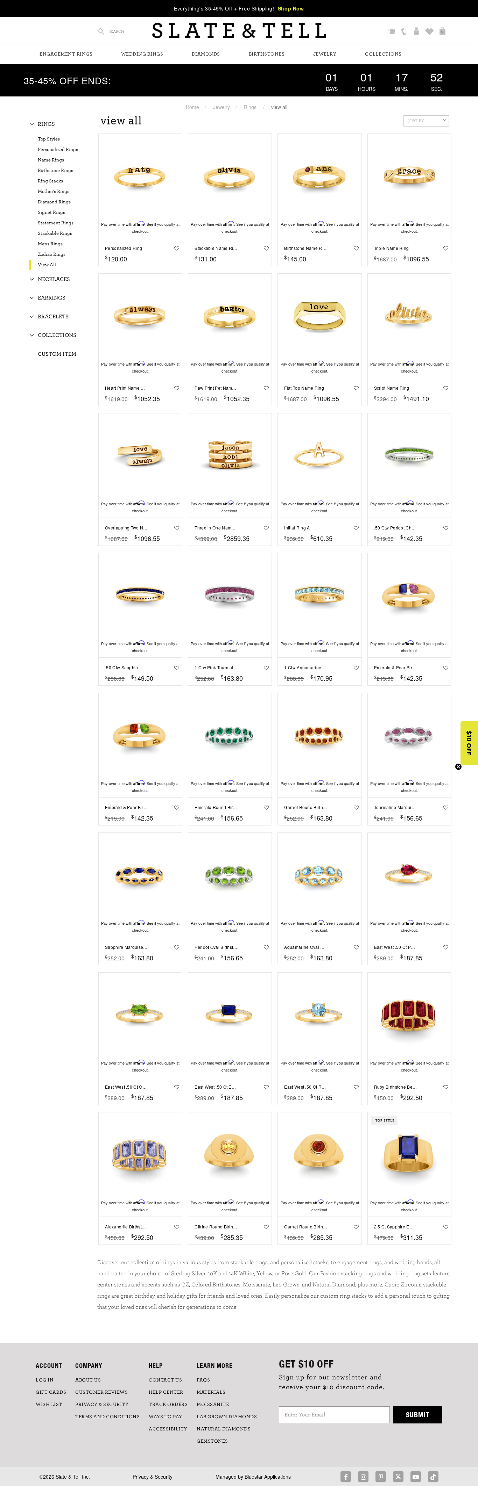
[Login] (417, 31)
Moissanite (213, 1404)
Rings (250, 106)
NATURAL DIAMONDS (224, 1429)
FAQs (203, 1380)
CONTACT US (165, 1380)
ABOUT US (88, 1380)
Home (192, 106)
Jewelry (325, 54)
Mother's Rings (53, 191)
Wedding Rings (142, 54)
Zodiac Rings (51, 254)
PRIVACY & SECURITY (101, 1404)
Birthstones (267, 54)
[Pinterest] (380, 1476)
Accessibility (168, 1429)
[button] (469, 743)
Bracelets (53, 316)
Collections (383, 54)
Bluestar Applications (268, 1476)
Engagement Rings (66, 54)
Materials (211, 1392)
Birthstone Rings (55, 170)
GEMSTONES (212, 1441)
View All (47, 264)
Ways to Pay (165, 1416)
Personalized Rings (58, 149)
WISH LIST (49, 1404)
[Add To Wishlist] (175, 248)
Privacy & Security (153, 1476)
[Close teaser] (458, 766)
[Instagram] (363, 1476)
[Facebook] (345, 1476)
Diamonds (206, 54)
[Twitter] (398, 1476)
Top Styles (49, 139)
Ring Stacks (50, 181)
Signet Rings (51, 212)
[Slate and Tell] (239, 30)
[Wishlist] (430, 31)
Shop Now (291, 8)
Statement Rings (55, 223)
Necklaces (54, 279)
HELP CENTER (166, 1392)
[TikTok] (433, 1476)
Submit (418, 1415)
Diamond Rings (54, 202)
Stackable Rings (55, 233)
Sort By (415, 121)
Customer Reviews (101, 1392)
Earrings (51, 298)
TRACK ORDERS (168, 1404)
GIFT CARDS (51, 1392)
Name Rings (51, 160)
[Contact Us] (404, 31)
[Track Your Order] (391, 31)
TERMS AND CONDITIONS (107, 1416)
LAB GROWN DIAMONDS (227, 1416)
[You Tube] (415, 1476)
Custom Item (57, 354)
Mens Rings (50, 243)
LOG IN (45, 1380)
